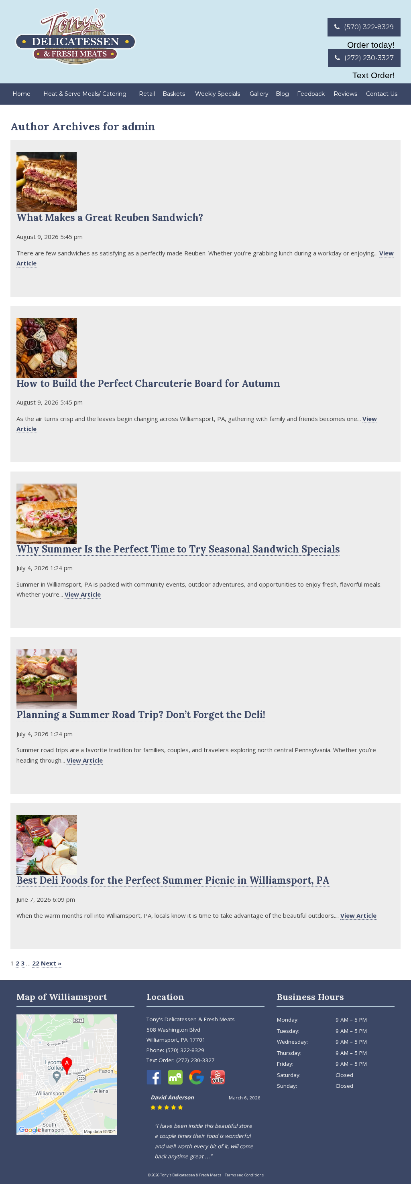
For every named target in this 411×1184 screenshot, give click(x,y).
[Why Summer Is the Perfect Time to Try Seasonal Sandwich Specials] (46, 538)
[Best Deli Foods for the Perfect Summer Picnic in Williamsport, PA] (46, 870)
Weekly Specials (217, 93)
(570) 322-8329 (368, 27)
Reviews (345, 93)
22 (35, 963)
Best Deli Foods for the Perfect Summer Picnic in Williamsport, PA (173, 880)
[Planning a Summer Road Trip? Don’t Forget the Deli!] (46, 704)
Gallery (259, 93)
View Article (83, 594)
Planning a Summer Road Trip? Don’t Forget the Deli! (140, 714)
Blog (282, 93)
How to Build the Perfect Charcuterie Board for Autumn (148, 383)
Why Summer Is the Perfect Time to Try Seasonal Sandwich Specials (178, 549)
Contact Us (381, 93)
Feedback (311, 93)
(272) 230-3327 (368, 58)
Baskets (174, 93)
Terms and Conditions (244, 1175)
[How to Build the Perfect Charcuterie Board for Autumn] (46, 372)
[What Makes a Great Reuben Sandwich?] (46, 207)
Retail (147, 93)
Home (21, 93)
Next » (51, 963)
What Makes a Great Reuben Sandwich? (109, 217)
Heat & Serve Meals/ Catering (84, 93)
